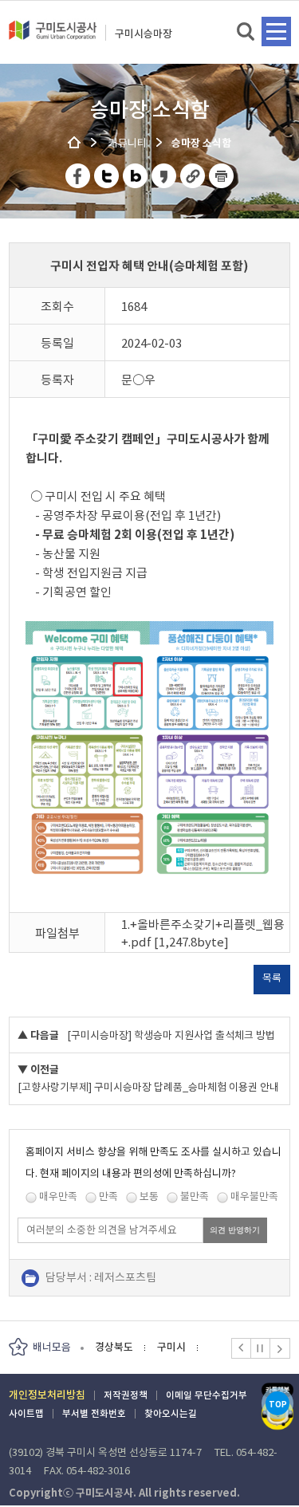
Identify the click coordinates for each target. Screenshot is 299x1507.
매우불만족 (254, 1196)
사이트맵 (26, 1413)
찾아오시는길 (170, 1413)
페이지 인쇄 (221, 175)
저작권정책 (126, 1395)
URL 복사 (193, 175)
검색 (247, 32)
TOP (278, 1404)
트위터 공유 (107, 175)
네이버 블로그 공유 (136, 175)
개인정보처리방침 (47, 1395)
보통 (149, 1196)
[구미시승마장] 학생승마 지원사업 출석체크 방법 (171, 1035)
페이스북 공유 (78, 175)
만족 (108, 1196)
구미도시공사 (52, 36)
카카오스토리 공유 (164, 175)
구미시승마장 (143, 34)
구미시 (109, 1347)
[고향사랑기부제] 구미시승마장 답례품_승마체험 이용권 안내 (148, 1087)
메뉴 (276, 31)
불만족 (194, 1196)
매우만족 (58, 1196)
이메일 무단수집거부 (206, 1395)
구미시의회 (171, 1347)
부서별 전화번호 (94, 1413)
